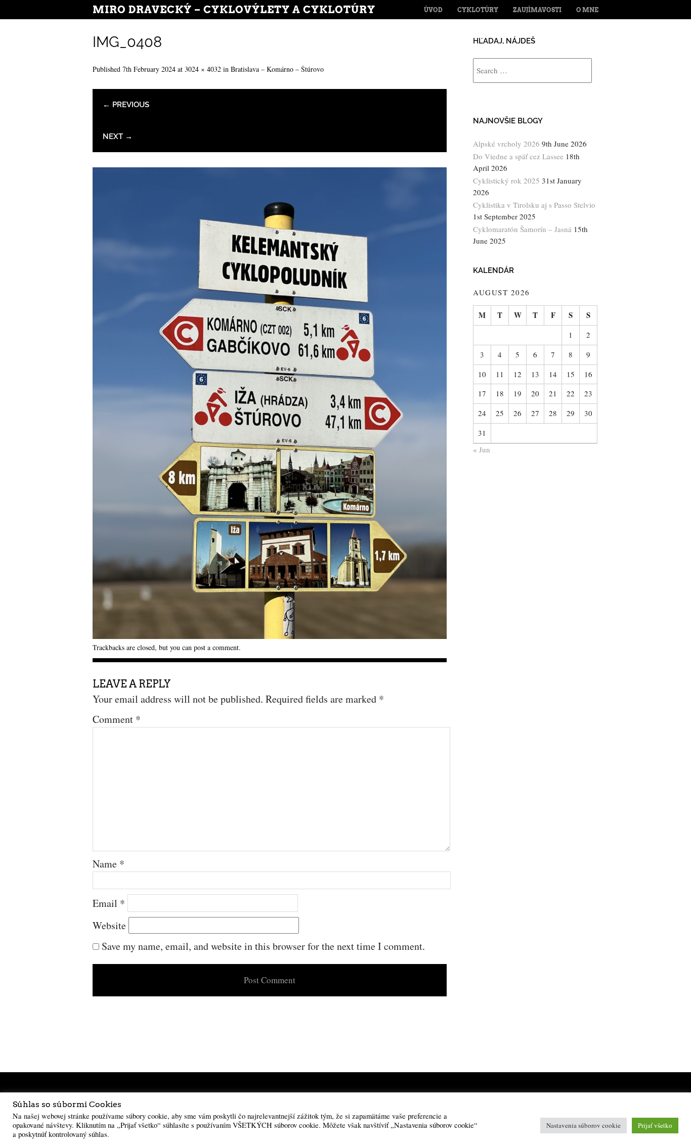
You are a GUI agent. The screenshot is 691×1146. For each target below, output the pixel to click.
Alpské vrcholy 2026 (506, 144)
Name (108, 863)
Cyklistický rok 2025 (506, 180)
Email (109, 903)
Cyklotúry (477, 10)
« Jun (481, 449)
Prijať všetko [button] (655, 1125)
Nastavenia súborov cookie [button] (583, 1125)
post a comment (216, 647)
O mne (587, 10)
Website (109, 925)
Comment (117, 719)
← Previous (126, 104)
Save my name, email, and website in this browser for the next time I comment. (263, 946)
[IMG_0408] (270, 635)
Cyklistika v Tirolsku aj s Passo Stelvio (534, 205)
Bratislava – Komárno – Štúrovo (277, 69)
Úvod (433, 10)
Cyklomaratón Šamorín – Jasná (522, 229)
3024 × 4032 (203, 69)
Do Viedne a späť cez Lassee (518, 156)
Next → (118, 136)
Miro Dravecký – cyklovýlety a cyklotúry (234, 10)
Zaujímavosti (537, 10)
